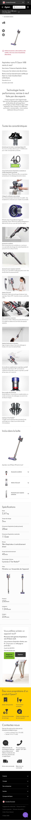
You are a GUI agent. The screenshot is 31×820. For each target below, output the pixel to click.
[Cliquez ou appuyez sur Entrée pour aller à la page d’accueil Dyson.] (7, 8)
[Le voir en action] (3, 30)
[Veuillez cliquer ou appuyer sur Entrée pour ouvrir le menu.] (2, 7)
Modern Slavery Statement (8, 812)
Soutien (5, 791)
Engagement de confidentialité (9, 806)
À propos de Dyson (7, 796)
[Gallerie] (3, 34)
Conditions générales (7, 809)
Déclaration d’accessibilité (18, 809)
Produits (5, 776)
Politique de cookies (21, 806)
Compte (5, 781)
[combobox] (13, 2)
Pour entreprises (7, 786)
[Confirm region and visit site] (28, 2)
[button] (15, 162)
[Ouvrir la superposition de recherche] (19, 7)
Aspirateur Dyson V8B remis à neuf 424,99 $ (9, 12)
